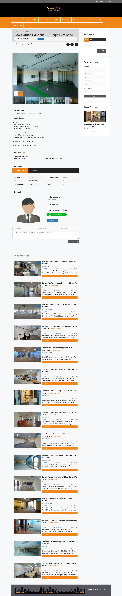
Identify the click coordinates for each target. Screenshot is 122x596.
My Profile (108, 1)
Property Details (20, 171)
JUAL (86, 40)
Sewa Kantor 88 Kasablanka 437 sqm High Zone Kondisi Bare (64, 455)
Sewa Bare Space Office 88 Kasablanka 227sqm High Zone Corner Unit (67, 304)
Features (34, 171)
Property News (17, 25)
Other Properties (52, 220)
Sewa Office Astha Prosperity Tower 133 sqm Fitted (60, 283)
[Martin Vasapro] (28, 210)
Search (101, 50)
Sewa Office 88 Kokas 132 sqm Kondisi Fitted (58, 348)
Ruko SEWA (97, 20)
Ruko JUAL (88, 20)
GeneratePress (96, 591)
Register (102, 1)
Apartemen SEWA (31, 20)
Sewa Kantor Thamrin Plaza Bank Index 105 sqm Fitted (61, 520)
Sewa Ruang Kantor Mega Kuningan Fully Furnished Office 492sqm (66, 261)
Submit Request (73, 241)
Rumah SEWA (77, 20)
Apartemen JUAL (18, 20)
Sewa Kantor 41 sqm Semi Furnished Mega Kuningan (60, 326)
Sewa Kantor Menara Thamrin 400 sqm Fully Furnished (61, 412)
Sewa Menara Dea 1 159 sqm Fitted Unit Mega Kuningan (62, 563)
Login (96, 1)
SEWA (92, 40)
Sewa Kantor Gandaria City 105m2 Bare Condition (59, 542)
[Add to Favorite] (72, 44)
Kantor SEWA (55, 20)
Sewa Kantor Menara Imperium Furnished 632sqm (60, 369)
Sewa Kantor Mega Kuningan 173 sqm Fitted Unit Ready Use (63, 391)
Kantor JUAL (44, 20)
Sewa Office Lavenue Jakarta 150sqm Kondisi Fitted (60, 477)
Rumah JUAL (66, 20)
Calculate (95, 96)
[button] (91, 131)
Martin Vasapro (53, 197)
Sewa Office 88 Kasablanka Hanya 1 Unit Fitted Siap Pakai (62, 498)
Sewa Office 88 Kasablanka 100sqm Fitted (57, 434)
